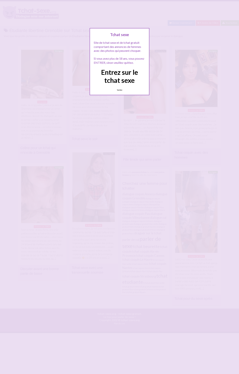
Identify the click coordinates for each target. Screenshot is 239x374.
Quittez (119, 90)
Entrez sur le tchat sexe (119, 76)
